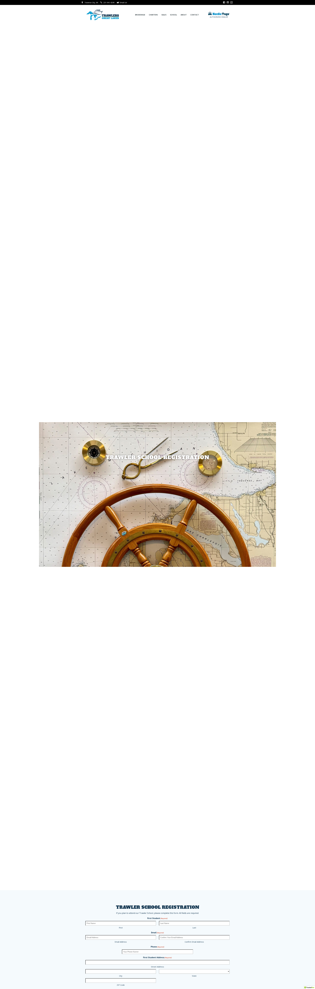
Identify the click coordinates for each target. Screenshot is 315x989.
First (121, 927)
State (194, 976)
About (184, 15)
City (120, 976)
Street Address (157, 966)
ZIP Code (121, 985)
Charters (153, 15)
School (173, 15)
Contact (194, 15)
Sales (163, 15)
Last (194, 927)
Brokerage (140, 15)
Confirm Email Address (194, 942)
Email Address (121, 942)
